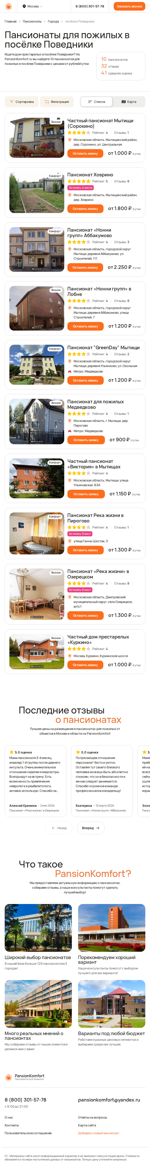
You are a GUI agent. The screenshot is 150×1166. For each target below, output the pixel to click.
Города (53, 21)
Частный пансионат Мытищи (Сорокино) (100, 123)
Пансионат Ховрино (90, 174)
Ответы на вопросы (92, 1117)
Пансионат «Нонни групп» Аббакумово (89, 232)
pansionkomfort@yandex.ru (109, 1100)
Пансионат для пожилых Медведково (95, 404)
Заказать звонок (129, 6)
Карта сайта (87, 1125)
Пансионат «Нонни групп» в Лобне (99, 291)
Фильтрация (60, 102)
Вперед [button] (88, 828)
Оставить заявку (85, 153)
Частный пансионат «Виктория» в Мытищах (94, 464)
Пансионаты (32, 21)
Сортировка (25, 102)
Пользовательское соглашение (28, 1133)
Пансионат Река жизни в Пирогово (95, 518)
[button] (60, 137)
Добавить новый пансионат (98, 1133)
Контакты (12, 1125)
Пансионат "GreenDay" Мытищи (103, 347)
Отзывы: (121, 133)
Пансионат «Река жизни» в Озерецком (98, 574)
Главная (11, 21)
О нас (9, 1117)
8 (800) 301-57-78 (90, 6)
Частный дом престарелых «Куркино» (98, 639)
